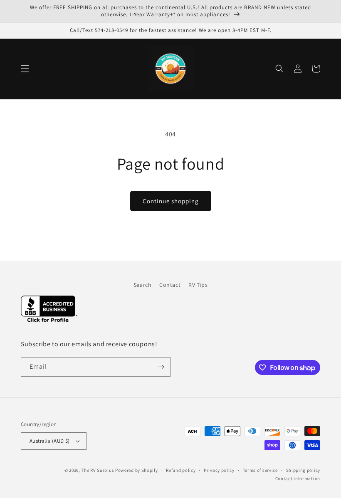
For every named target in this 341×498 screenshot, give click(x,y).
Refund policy (180, 470)
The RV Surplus (97, 470)
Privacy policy (219, 470)
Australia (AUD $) (50, 440)
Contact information (297, 478)
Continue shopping (171, 201)
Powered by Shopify (136, 470)
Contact (169, 284)
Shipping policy (303, 470)
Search (142, 284)
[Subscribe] (161, 367)
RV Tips (198, 284)
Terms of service (260, 470)
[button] (25, 68)
